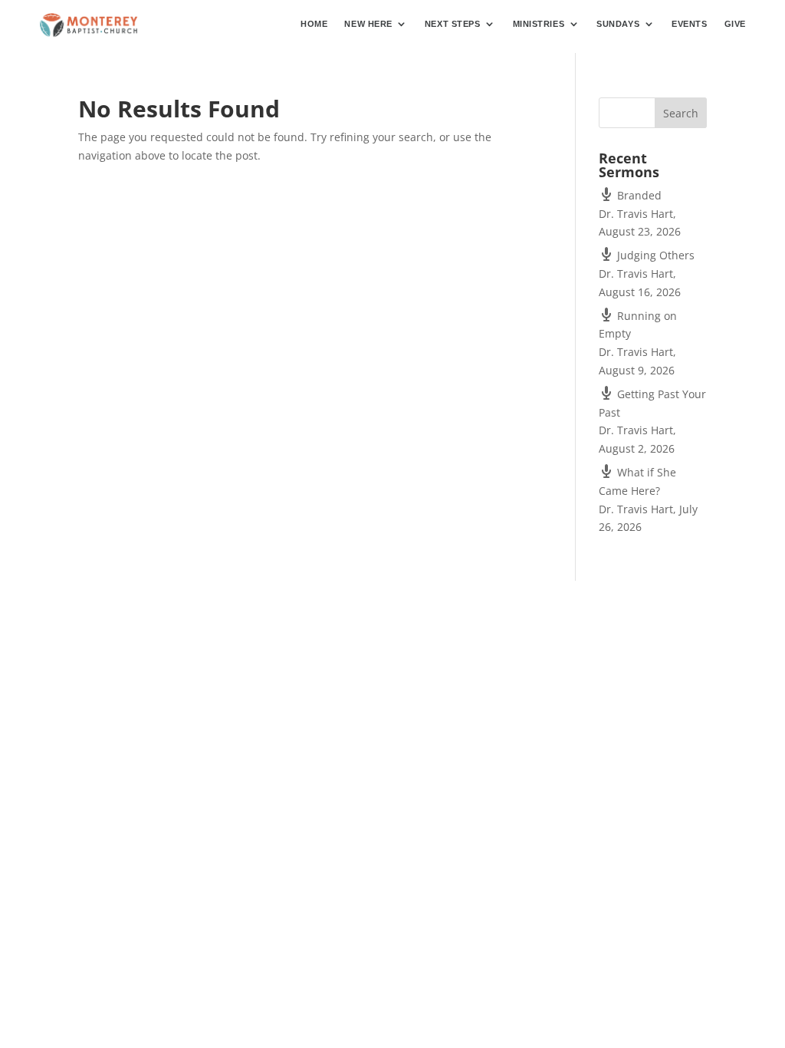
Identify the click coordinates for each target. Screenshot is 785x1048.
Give (735, 23)
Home (314, 23)
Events (689, 23)
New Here (368, 23)
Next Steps (453, 23)
